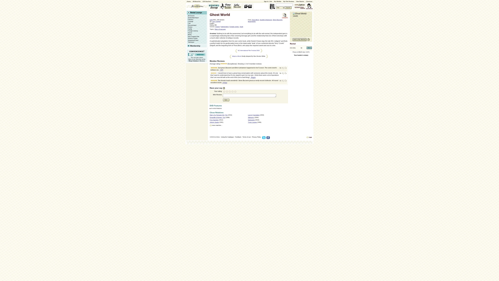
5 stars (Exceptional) (235, 91)
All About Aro (197, 1)
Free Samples (214, 120)
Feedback (238, 137)
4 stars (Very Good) (232, 91)
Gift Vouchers (207, 1)
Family (190, 29)
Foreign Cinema (193, 31)
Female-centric (234, 26)
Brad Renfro (252, 21)
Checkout (309, 1)
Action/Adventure (193, 17)
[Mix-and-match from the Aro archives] (300, 4)
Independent (225, 26)
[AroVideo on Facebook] (268, 138)
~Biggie (253, 77)
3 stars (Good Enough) (230, 91)
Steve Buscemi (277, 20)
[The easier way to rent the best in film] (225, 6)
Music (190, 34)
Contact (215, 1)
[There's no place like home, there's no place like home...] (197, 6)
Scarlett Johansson (266, 20)
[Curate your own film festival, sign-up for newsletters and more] (248, 6)
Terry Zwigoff (216, 21)
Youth (241, 26)
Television (191, 42)
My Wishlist (277, 1)
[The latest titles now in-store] (214, 6)
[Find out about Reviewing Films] (224, 88)
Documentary (192, 25)
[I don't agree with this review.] (283, 68)
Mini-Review (217, 95)
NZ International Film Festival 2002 (249, 50)
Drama (190, 27)
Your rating (218, 91)
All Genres (191, 16)
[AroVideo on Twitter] (264, 138)
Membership (195, 46)
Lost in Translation (254, 115)
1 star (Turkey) (224, 91)
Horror (190, 33)
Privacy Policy (256, 137)
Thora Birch (255, 20)
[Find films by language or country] (300, 8)
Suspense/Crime (193, 40)
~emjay (224, 83)
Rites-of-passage (220, 29)
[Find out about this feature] (308, 40)
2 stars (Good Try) (227, 91)
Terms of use (246, 137)
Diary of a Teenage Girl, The (219, 115)
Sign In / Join (268, 1)
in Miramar (197, 61)
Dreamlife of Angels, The (217, 117)
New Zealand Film (193, 36)
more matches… (217, 125)
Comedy (190, 21)
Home (189, 1)
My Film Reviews (288, 1)
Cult (189, 23)
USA (211, 20)
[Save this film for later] (300, 40)
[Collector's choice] (237, 6)
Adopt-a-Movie (236, 56)
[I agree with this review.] (285, 68)
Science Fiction (193, 38)
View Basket (299, 1)
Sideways (251, 117)
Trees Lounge (252, 122)
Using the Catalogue (227, 137)
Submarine (251, 120)
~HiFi (221, 70)
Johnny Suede (214, 122)
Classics (190, 19)
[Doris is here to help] (309, 6)
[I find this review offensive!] (281, 68)
